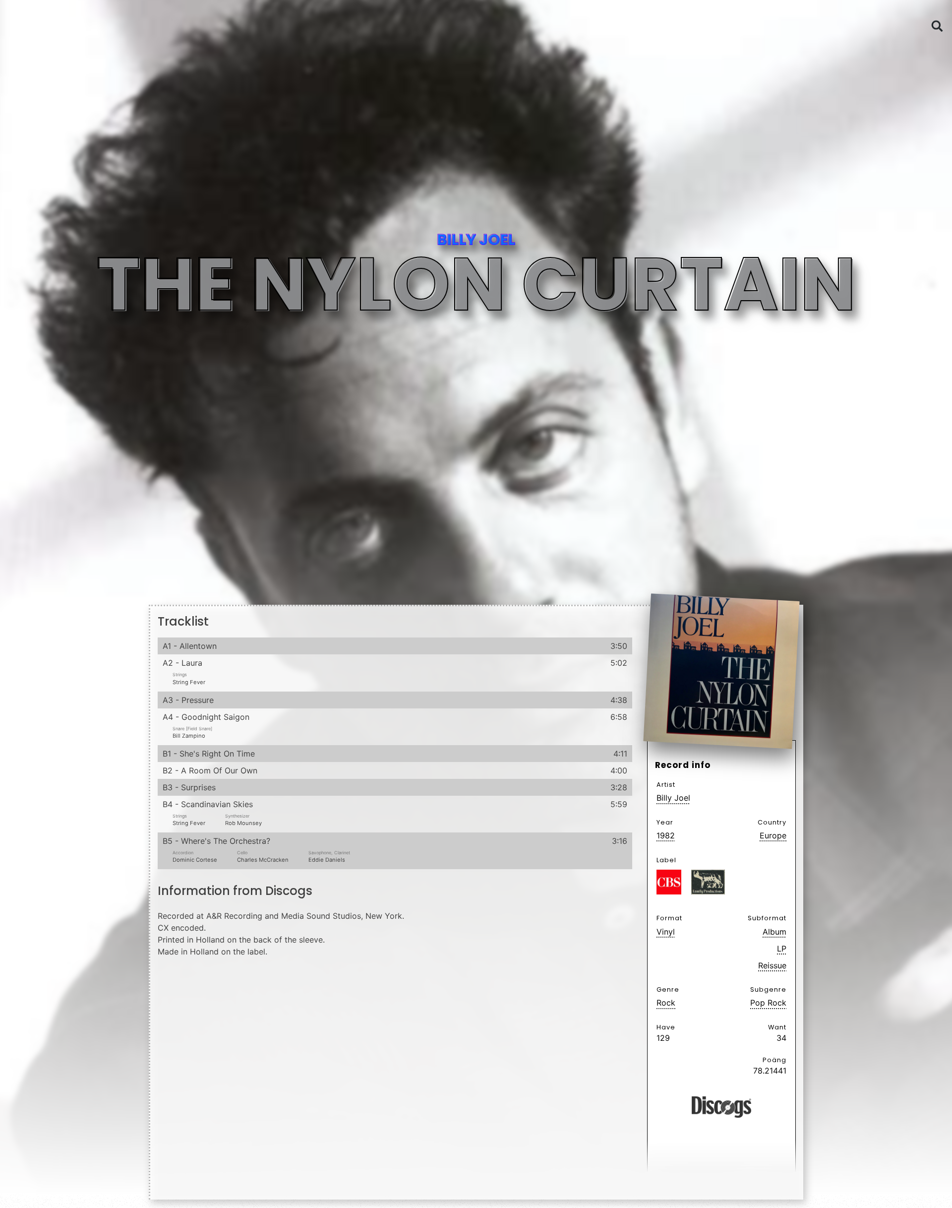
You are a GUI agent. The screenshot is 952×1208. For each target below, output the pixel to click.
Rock (665, 1003)
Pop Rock (768, 1003)
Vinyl (665, 932)
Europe (773, 835)
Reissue (772, 965)
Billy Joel (673, 798)
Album (774, 932)
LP (781, 949)
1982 (665, 835)
